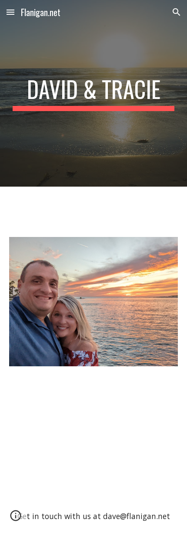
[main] (93, 93)
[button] (10, 12)
